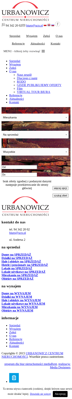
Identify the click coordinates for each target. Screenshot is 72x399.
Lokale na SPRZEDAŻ (17, 268)
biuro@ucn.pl (34, 25)
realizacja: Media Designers (60, 365)
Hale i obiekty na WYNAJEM (21, 300)
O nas (59, 35)
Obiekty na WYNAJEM (17, 310)
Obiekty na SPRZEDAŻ (18, 278)
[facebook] (57, 25)
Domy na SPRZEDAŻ (16, 254)
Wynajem (31, 35)
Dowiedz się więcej (40, 394)
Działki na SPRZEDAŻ (17, 258)
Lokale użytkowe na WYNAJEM (23, 303)
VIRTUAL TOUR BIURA (33, 92)
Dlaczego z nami (27, 78)
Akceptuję (60, 394)
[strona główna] (25, 19)
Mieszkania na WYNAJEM (20, 307)
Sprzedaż (14, 35)
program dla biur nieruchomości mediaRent (30, 364)
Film (19, 88)
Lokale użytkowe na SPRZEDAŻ (24, 271)
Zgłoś (46, 35)
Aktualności (38, 43)
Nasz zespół (24, 74)
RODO (21, 81)
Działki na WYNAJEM (17, 296)
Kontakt (55, 43)
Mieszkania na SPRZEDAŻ (20, 275)
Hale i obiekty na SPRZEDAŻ (21, 261)
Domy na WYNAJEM (16, 293)
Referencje (18, 43)
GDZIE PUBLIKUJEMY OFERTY (39, 85)
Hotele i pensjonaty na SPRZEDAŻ (25, 265)
